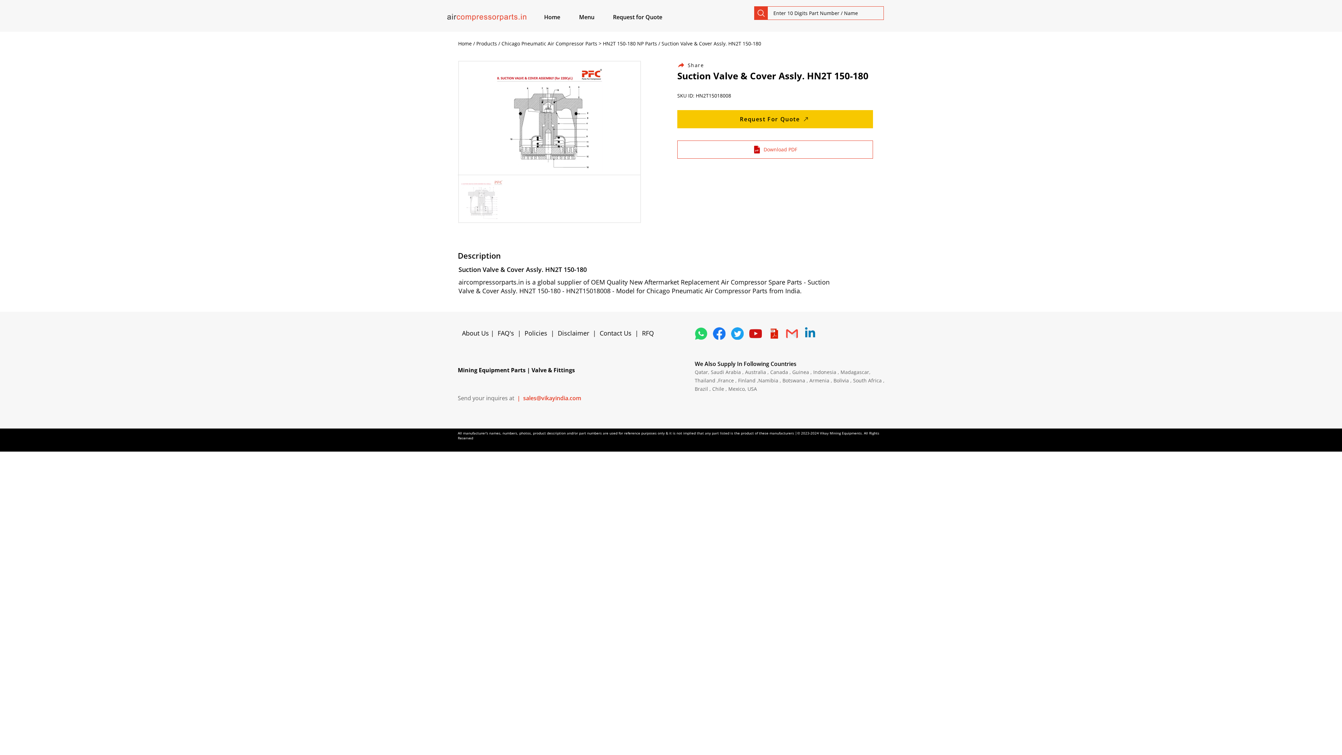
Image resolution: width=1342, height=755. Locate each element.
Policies (536, 333)
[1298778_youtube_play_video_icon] (755, 333)
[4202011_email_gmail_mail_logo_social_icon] (792, 333)
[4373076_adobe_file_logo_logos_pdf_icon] (773, 333)
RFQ (648, 333)
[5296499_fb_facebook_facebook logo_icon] (719, 333)
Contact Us (616, 333)
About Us (476, 333)
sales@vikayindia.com (552, 398)
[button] (595, 17)
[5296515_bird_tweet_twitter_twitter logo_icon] (737, 333)
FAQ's (506, 333)
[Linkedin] (810, 333)
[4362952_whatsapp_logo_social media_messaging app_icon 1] (701, 333)
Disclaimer (575, 333)
